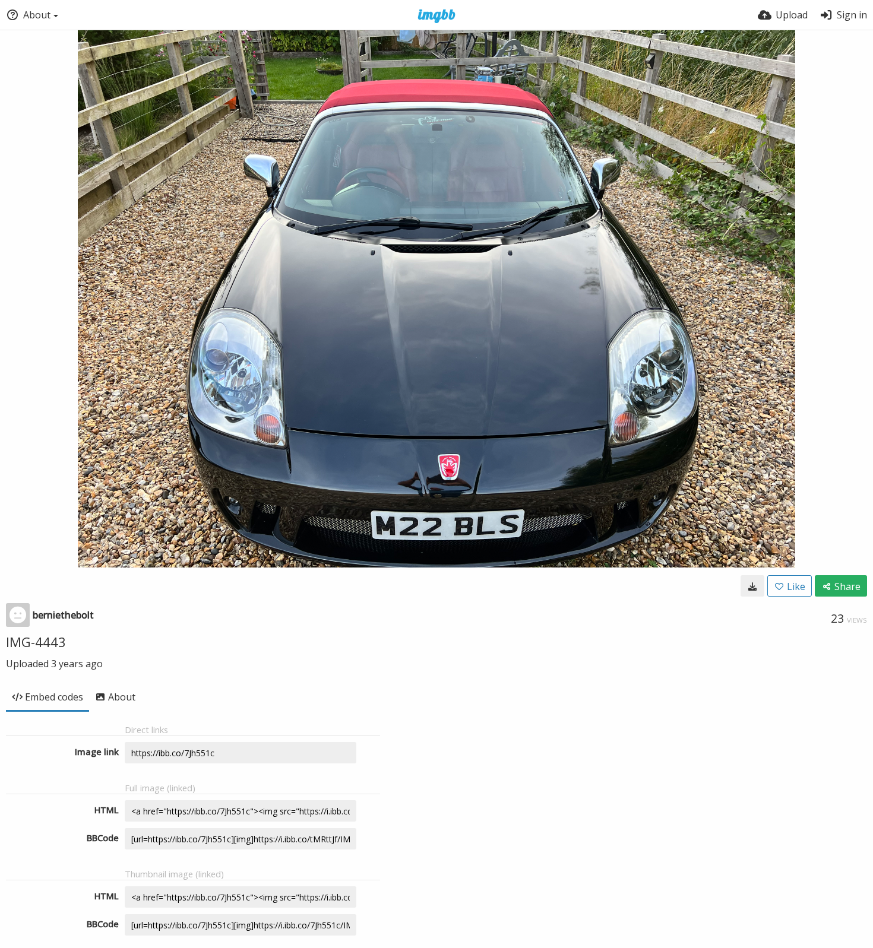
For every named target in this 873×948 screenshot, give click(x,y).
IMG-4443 (36, 642)
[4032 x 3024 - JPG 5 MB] (752, 586)
